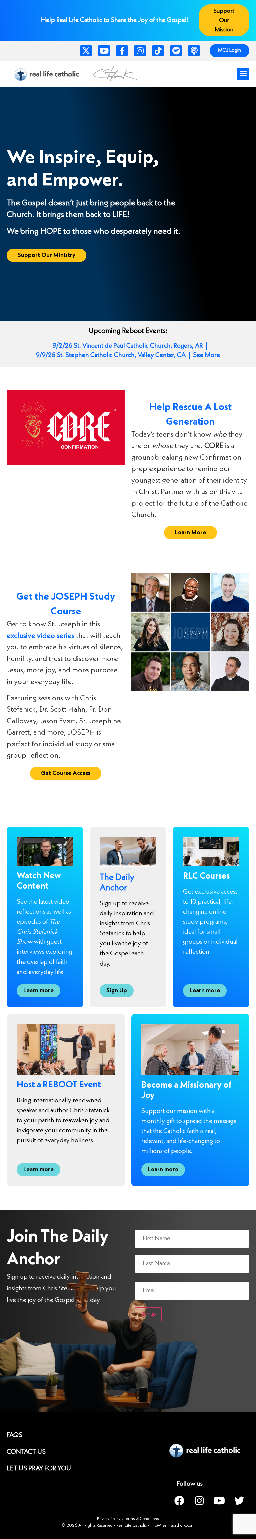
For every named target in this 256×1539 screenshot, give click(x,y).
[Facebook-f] (122, 50)
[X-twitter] (86, 50)
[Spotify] (176, 50)
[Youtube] (104, 50)
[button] (243, 74)
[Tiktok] (158, 50)
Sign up (148, 1314)
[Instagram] (140, 50)
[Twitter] (239, 1501)
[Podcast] (194, 50)
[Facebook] (179, 1501)
